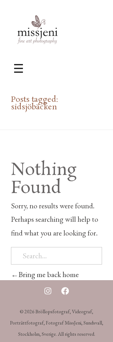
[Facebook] (65, 291)
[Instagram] (48, 291)
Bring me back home (49, 274)
